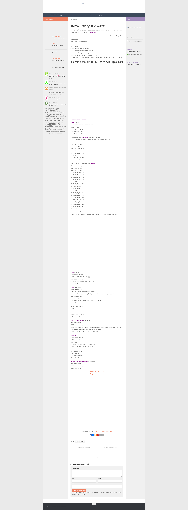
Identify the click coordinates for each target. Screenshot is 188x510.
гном (64, 116)
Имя (73, 478)
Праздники (74, 19)
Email (99, 478)
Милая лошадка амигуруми (134, 64)
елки (60, 118)
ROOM (53, 15)
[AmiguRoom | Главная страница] (94, 6)
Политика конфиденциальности (98, 15)
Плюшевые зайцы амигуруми (59, 38)
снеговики (55, 131)
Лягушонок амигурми (96, 374)
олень (59, 128)
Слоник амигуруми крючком (96, 372)
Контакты (85, 15)
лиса (56, 122)
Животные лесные (56, 36)
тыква (76, 441)
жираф (47, 120)
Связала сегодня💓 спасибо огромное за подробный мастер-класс (57, 76)
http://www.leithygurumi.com (103, 431)
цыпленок (55, 133)
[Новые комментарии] (55, 32)
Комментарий (76, 468)
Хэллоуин (81, 441)
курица (50, 122)
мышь (55, 126)
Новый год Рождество (54, 113)
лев (53, 122)
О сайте (78, 15)
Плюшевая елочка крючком (134, 51)
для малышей (49, 118)
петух (46, 129)
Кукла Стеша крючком (57, 45)
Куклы (53, 43)
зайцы (53, 119)
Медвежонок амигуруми (58, 53)
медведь (49, 125)
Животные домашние (132, 62)
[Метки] (63, 32)
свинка (47, 131)
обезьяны (60, 126)
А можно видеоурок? (54, 99)
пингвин (50, 129)
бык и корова (58, 116)
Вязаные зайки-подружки (58, 60)
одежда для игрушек (51, 128)
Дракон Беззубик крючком (133, 37)
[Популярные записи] (48, 32)
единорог (56, 118)
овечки (65, 126)
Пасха (57, 115)
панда (63, 128)
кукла (47, 122)
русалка (60, 129)
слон (51, 131)
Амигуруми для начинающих (52, 109)
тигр (49, 133)
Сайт (73, 484)
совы (46, 133)
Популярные (70, 15)
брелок (51, 116)
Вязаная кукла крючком (58, 67)
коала (57, 120)
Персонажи (130, 36)
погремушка (55, 129)
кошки (62, 120)
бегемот (47, 116)
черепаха (60, 133)
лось (59, 122)
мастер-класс (56, 123)
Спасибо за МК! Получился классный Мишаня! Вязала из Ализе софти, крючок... (56, 92)
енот (63, 118)
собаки (62, 131)
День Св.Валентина (52, 112)
